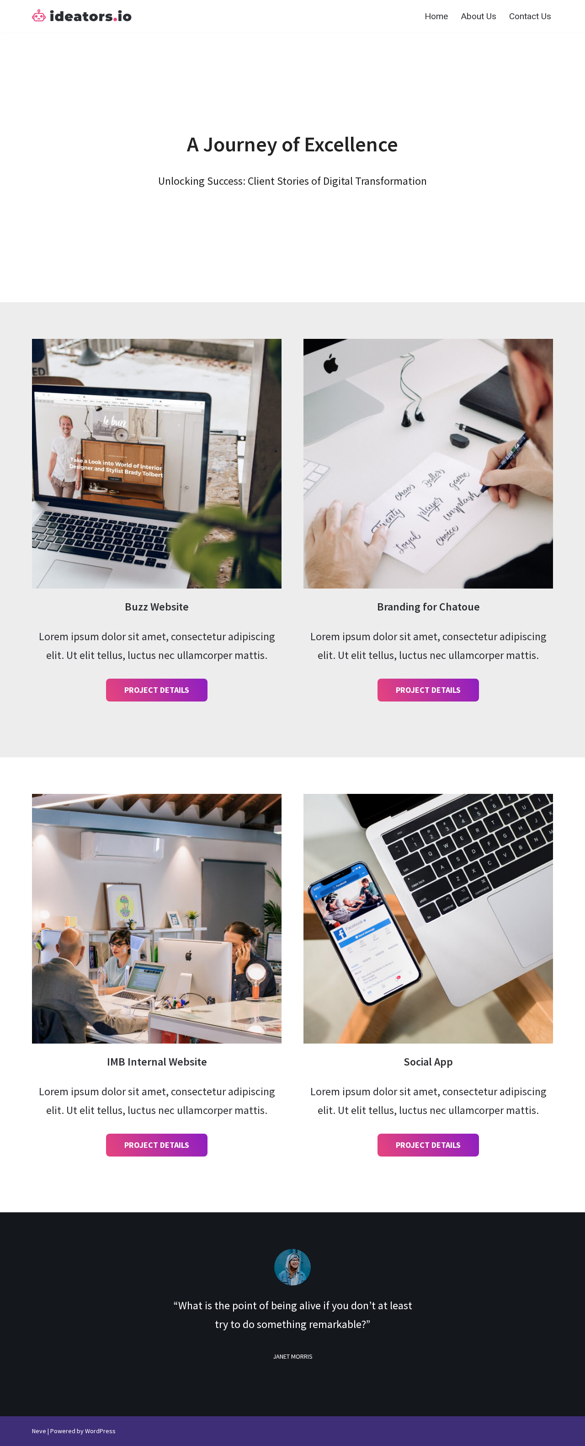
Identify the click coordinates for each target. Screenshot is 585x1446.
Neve (39, 1431)
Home (436, 16)
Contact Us (530, 16)
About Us (478, 16)
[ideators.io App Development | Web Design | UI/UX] (82, 16)
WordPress (100, 1431)
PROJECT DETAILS (156, 690)
